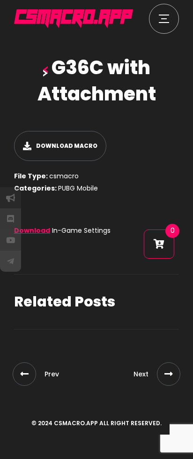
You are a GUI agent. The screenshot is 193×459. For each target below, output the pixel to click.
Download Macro (66, 146)
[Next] (168, 374)
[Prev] (24, 374)
